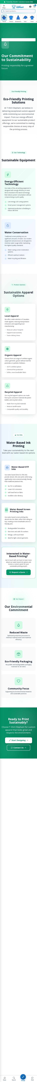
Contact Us (18, 747)
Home (3, 40)
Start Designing (19, 740)
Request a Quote (18, 572)
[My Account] (30, 6)
